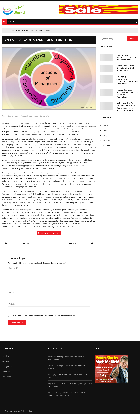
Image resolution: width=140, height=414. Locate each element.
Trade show (106, 146)
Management (107, 135)
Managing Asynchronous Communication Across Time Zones (127, 80)
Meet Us (11, 21)
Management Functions (49, 233)
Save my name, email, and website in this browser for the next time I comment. (43, 316)
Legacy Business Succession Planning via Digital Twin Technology (127, 93)
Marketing (106, 140)
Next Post (72, 243)
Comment (13, 268)
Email (54, 292)
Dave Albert (34, 116)
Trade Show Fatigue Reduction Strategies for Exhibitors (126, 68)
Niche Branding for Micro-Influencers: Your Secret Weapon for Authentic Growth (126, 106)
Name (12, 292)
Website (12, 304)
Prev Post (25, 243)
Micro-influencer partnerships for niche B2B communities (126, 57)
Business (105, 130)
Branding (105, 125)
